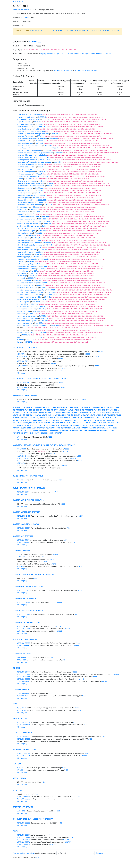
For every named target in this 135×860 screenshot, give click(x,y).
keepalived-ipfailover (22, 733)
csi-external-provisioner (25, 190)
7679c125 (42, 309)
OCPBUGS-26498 (23, 725)
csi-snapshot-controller (25, 202)
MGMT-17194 (21, 354)
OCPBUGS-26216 (23, 458)
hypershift (20, 214)
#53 (52, 657)
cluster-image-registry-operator (28, 586)
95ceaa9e (48, 145)
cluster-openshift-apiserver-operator (30, 160)
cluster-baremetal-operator (26, 524)
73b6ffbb (31, 314)
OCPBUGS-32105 (23, 383)
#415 (68, 528)
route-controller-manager (26, 332)
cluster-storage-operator (26, 167)
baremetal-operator (24, 122)
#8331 (79, 456)
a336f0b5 (43, 250)
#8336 (53, 463)
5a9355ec (45, 157)
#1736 (44, 557)
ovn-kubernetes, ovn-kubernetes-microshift (33, 819)
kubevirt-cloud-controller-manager (30, 245)
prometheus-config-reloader (27, 318)
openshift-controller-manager (28, 283)
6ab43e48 (30, 340)
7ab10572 (28, 342)
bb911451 (43, 266)
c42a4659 (48, 295)
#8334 (64, 465)
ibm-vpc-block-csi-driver (26, 219)
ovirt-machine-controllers (26, 309)
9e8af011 (40, 190)
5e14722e (36, 311)
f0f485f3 (54, 148)
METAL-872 (21, 463)
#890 (50, 693)
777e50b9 (41, 136)
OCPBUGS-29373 (23, 722)
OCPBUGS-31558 (23, 672)
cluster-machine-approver (26, 155)
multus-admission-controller (27, 259)
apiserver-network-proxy (26, 117)
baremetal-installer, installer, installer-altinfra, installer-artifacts (44, 445)
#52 (63, 660)
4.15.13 (49, 30)
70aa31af (54, 134)
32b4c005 (42, 219)
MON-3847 (21, 626)
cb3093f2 (38, 337)
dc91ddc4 (38, 174)
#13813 (81, 679)
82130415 (33, 276)
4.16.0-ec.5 (105, 30)
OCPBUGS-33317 (23, 835)
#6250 (64, 368)
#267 (80, 710)
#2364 (76, 645)
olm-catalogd (22, 276)
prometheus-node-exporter (27, 321)
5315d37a (41, 195)
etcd (15, 704)
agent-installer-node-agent (25, 395)
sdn (18, 335)
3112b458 (42, 332)
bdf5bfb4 (37, 193)
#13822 (74, 672)
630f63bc (47, 150)
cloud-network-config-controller (29, 488)
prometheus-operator (25, 323)
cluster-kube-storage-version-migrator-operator (35, 153)
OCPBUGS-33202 (23, 679)
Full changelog (22, 373)
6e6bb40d (38, 115)
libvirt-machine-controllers (27, 250)
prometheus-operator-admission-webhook (32, 325)
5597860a (33, 273)
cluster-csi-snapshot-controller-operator (32, 138)
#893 (84, 696)
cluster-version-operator (26, 172)
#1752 (60, 480)
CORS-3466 (21, 454)
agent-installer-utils (24, 115)
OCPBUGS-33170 (23, 540)
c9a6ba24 (39, 264)
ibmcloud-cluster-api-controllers (29, 224)
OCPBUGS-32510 (23, 629)
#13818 (116, 674)
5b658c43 (32, 235)
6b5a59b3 (51, 290)
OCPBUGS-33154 (23, 492)
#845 (37, 794)
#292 (35, 578)
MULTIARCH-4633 (23, 456)
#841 (56, 385)
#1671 (77, 614)
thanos (19, 342)
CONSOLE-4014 (23, 696)
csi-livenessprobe (23, 198)
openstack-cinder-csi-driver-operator (30, 290)
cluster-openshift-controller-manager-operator (34, 162)
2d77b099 (39, 141)
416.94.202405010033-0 (63, 71)
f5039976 (45, 176)
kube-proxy (21, 235)
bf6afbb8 (59, 153)
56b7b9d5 (44, 299)
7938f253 (38, 233)
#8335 (79, 461)
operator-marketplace (23, 807)
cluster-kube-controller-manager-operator (32, 148)
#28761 (71, 837)
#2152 (60, 823)
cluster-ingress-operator (24, 598)
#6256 (98, 356)
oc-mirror (17, 790)
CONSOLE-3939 (23, 681)
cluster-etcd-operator (25, 143)
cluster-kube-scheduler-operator (29, 150)
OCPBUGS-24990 (23, 737)
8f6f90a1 (45, 283)
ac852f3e (41, 306)
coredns (20, 179)
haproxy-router (20, 718)
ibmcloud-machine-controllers (28, 226)
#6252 (96, 366)
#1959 (49, 437)
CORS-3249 (21, 708)
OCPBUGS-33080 (23, 823)
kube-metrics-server (24, 233)
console (16, 668)
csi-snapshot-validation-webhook (29, 205)
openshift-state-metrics (25, 285)
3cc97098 (38, 254)
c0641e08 (38, 169)
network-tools (19, 778)
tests (15, 831)
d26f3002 (50, 160)
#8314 (52, 454)
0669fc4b (42, 167)
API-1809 (20, 437)
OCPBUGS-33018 (23, 753)
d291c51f (57, 162)
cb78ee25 (39, 143)
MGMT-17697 (21, 366)
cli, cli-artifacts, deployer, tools (28, 476)
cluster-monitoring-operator (26, 622)
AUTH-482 (21, 631)
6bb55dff (30, 214)
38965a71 (32, 278)
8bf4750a (44, 318)
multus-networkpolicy (25, 264)
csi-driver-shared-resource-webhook (30, 186)
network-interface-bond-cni (27, 266)
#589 (75, 722)
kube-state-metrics (24, 240)
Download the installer (21, 10)
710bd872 (42, 269)
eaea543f (41, 164)
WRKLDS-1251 (22, 480)
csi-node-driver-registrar (26, 200)
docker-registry (22, 207)
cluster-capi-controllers (25, 131)
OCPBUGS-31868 (23, 837)
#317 (81, 516)
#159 (105, 737)
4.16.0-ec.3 (82, 30)
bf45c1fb (47, 297)
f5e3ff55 (36, 198)
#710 (84, 399)
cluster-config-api (21, 550)
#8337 (65, 451)
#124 (43, 782)
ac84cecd (39, 252)
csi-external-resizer (24, 193)
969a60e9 (47, 243)
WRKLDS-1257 (22, 768)
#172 (66, 540)
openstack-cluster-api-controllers (29, 295)
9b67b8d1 (37, 240)
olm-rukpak (21, 278)
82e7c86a (36, 228)
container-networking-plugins (28, 176)
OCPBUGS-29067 (23, 756)
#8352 (66, 449)
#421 (64, 768)
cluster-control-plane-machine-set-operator (34, 574)
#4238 (84, 756)
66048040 (54, 138)
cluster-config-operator (25, 136)
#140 (56, 492)
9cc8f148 (48, 221)
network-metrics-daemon (26, 269)
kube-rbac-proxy (23, 238)
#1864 (55, 554)
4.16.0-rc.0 (25, 33)
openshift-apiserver (24, 280)
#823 (61, 383)
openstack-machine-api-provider (29, 297)
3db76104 (49, 245)
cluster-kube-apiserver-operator (28, 610)
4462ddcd (35, 207)
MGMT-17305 (22, 387)
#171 (75, 542)
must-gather (18, 764)
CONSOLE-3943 (23, 693)
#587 (85, 725)
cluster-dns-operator (24, 141)
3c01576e (47, 224)
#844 (80, 796)
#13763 (104, 681)
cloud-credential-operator (26, 127)
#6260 (100, 352)
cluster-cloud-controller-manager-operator (33, 134)
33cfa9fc (37, 122)
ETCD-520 (21, 557)
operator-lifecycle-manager (27, 299)
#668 (63, 504)
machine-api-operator (25, 252)
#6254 (53, 363)
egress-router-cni (23, 212)
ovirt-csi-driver (22, 304)
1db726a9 (34, 304)
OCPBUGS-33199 (23, 677)
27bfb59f (36, 129)
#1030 (80, 590)
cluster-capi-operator (23, 536)
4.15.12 (41, 30)
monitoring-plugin (23, 257)
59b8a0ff (40, 285)
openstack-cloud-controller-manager (30, 292)
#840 (63, 387)
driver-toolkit (21, 209)
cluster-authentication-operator (28, 500)
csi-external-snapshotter (26, 195)
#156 (90, 739)
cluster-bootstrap (23, 129)
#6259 (60, 359)
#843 (75, 799)
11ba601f (46, 119)
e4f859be (42, 231)
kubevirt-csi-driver (24, 247)
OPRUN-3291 (21, 657)
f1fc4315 (36, 257)
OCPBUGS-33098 (23, 799)
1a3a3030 (46, 226)
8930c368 (42, 200)
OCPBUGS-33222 (23, 674)
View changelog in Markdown (24, 853)
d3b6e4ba (43, 155)
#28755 (53, 844)
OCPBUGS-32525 (23, 643)
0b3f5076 (41, 172)
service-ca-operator (24, 337)
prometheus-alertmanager (26, 316)
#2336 (58, 626)
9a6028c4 (42, 117)
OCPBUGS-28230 (23, 542)
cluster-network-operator (25, 639)
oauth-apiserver (22, 271)
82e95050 (33, 209)
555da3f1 (42, 127)
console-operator (21, 689)
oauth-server (21, 273)
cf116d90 (43, 181)
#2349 (78, 643)
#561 (58, 811)
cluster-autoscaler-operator (26, 512)
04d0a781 (36, 238)
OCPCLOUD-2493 (23, 516)
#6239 (74, 361)
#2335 (59, 631)
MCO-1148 (20, 566)
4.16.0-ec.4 (94, 30)
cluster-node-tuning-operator (28, 157)
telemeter (20, 340)
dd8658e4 (38, 280)
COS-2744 (20, 461)
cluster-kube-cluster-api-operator (29, 145)
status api (25, 17)
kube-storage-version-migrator (28, 243)
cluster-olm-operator (23, 654)
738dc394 (37, 247)
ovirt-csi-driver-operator (26, 306)
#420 (66, 770)
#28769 (49, 835)
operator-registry (23, 302)
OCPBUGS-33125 (23, 844)
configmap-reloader (24, 174)
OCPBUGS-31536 (23, 796)
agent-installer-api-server (25, 348)
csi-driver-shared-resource (27, 181)
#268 (77, 708)
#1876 (44, 562)
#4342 (87, 753)
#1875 (53, 564)
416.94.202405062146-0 (84, 71)
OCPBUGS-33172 (23, 590)
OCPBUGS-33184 (23, 614)
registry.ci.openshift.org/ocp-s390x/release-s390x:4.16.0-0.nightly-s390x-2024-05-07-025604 (76, 54)
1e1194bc (50, 183)
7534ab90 (36, 212)
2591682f (44, 259)
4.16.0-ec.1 (58, 30)
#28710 (66, 840)
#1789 (81, 566)
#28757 (68, 842)
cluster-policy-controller (26, 164)
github (37, 857)
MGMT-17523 (22, 356)
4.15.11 (33, 30)
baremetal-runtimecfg (25, 124)
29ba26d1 (44, 321)
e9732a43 (41, 131)
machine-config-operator (24, 749)
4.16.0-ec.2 (70, 30)
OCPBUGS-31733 (23, 361)
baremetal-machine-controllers (28, 119)
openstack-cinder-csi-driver (27, 288)
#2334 (67, 629)
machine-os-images (24, 254)
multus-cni (20, 261)
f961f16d (45, 216)
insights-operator (23, 228)
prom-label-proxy (23, 311)
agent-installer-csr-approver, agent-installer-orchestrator (40, 379)
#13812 (95, 677)
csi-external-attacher (24, 188)
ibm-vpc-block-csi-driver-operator (29, 221)
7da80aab (39, 188)
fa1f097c (34, 271)
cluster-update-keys (24, 169)
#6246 (63, 371)
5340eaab (44, 288)
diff (95, 71)
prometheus (21, 314)
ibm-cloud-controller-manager (28, 216)
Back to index (18, 1)
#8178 (73, 458)
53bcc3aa (39, 124)
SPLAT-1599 (21, 449)
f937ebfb (29, 179)
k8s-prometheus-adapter (26, 231)
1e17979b (42, 316)
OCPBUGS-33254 (23, 528)
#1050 (59, 602)
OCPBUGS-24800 (23, 739)
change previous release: (46, 853)
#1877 (52, 559)
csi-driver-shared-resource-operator (30, 183)
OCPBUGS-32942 (23, 602)
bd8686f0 (31, 261)
